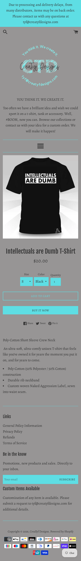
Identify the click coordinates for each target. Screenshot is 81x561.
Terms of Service (15, 443)
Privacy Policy (12, 431)
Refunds (9, 437)
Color (41, 274)
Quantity (55, 275)
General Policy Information (22, 425)
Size (26, 274)
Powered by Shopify (61, 531)
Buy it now (40, 310)
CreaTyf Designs (39, 531)
